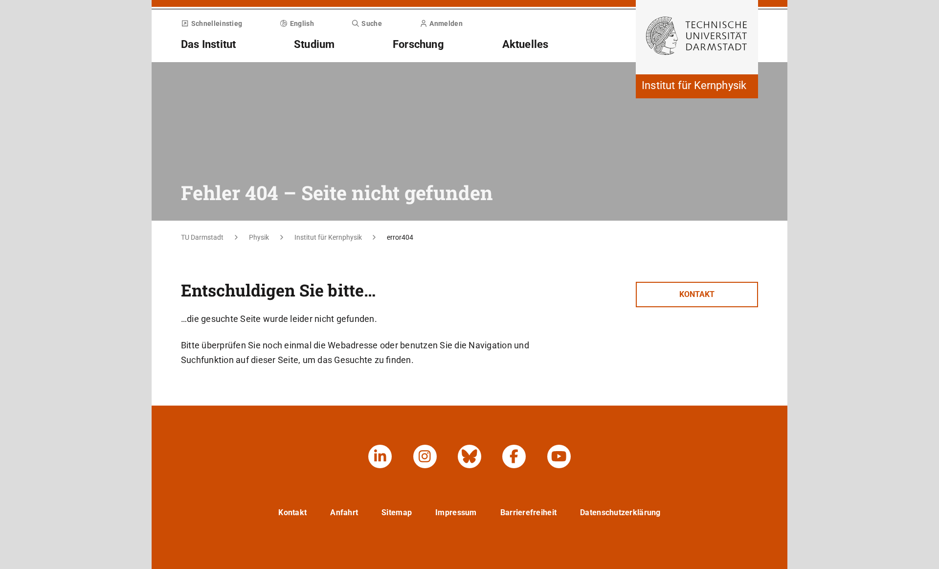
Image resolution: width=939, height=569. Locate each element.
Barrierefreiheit (528, 512)
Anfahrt (344, 512)
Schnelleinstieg (216, 23)
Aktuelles (525, 44)
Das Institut (208, 44)
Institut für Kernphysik (328, 237)
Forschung (418, 44)
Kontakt (697, 294)
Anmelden (445, 23)
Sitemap (396, 512)
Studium (314, 44)
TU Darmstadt (202, 237)
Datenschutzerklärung (620, 512)
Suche (371, 23)
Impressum (456, 512)
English (302, 23)
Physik (259, 237)
